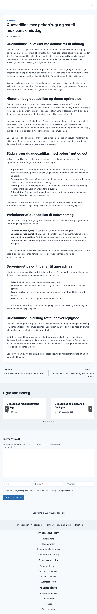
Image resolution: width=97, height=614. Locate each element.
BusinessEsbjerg (48, 582)
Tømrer (48, 604)
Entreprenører (48, 609)
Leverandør (48, 598)
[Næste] (90, 409)
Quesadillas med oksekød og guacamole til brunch (73, 373)
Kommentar (9, 447)
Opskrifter (11, 20)
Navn (7, 484)
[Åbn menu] (92, 5)
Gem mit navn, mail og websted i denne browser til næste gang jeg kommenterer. (40, 490)
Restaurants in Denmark (48, 549)
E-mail (39, 484)
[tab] (43, 421)
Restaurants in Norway (48, 554)
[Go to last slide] (7, 409)
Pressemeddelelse (48, 593)
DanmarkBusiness (48, 566)
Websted (71, 484)
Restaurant (48, 539)
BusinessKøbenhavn (48, 571)
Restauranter (48, 544)
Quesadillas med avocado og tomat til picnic (24, 371)
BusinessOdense (49, 576)
